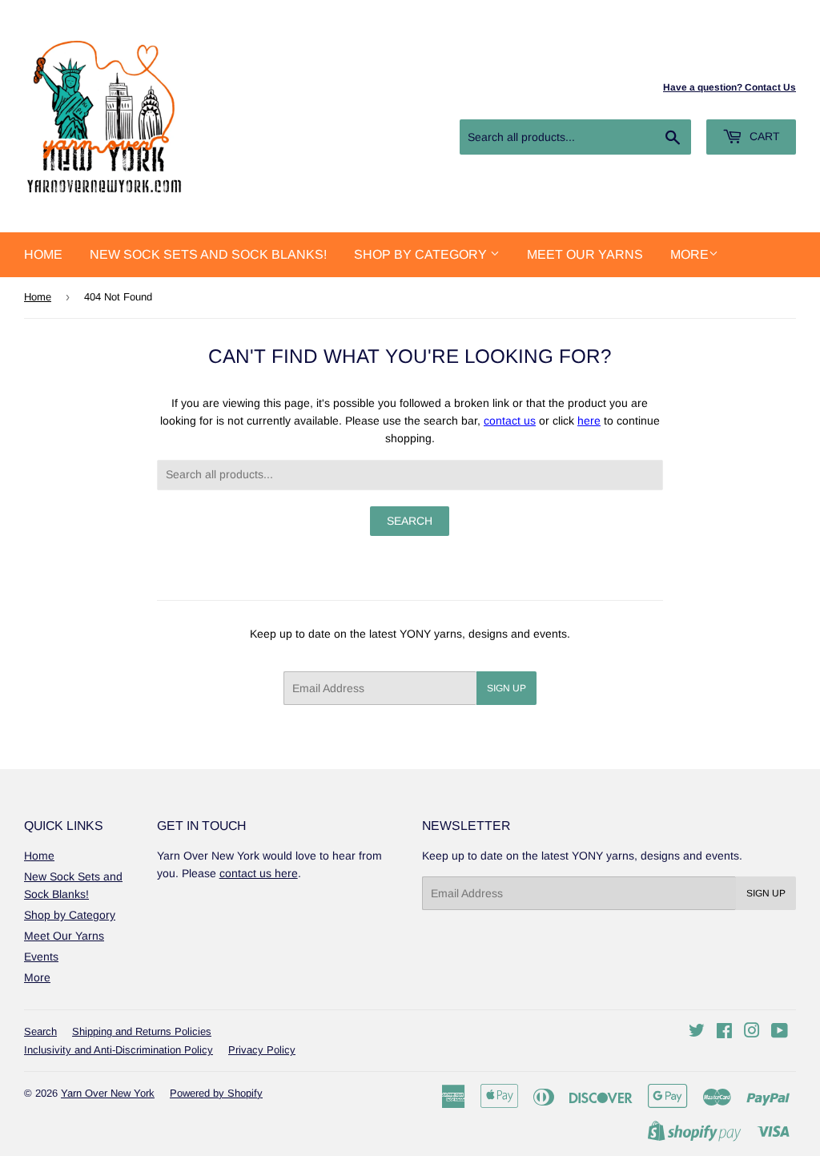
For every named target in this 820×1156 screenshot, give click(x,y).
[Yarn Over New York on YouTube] (779, 1032)
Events (41, 956)
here (589, 420)
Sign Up (506, 688)
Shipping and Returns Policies (141, 1031)
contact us (510, 420)
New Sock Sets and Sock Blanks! (208, 254)
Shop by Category (422, 254)
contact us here (258, 873)
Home (43, 254)
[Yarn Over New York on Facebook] (724, 1032)
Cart (763, 136)
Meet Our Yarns (585, 254)
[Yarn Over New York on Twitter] (697, 1032)
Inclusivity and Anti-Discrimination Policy (118, 1050)
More (689, 254)
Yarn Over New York (108, 1093)
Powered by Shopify (216, 1093)
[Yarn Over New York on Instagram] (752, 1032)
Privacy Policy (261, 1050)
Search (40, 1031)
